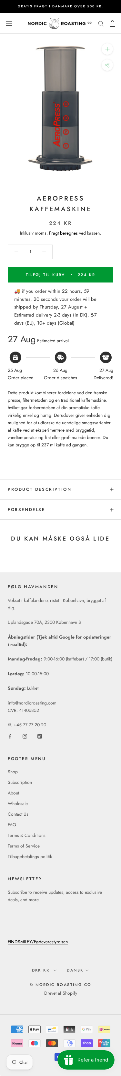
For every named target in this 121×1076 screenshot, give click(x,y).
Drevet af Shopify (60, 993)
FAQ (12, 824)
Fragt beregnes (63, 233)
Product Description (39, 489)
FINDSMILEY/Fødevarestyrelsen (38, 941)
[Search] (101, 23)
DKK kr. (42, 970)
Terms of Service (24, 846)
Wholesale (18, 803)
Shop (13, 771)
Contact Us (18, 814)
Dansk (75, 970)
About (13, 793)
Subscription (20, 782)
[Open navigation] (9, 23)
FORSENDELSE (26, 510)
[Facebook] (10, 736)
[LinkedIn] (39, 736)
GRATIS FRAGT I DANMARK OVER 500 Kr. (60, 6)
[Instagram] (25, 736)
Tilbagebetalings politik (30, 856)
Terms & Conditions (26, 835)
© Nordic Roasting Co (61, 985)
